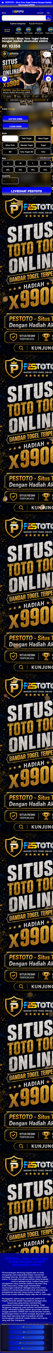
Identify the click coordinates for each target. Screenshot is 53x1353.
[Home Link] (17, 11)
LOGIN (27, 1333)
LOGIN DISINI (15, 126)
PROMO (27, 1327)
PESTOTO (6, 1281)
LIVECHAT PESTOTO (26, 191)
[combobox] (24, 17)
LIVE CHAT (27, 1348)
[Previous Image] (4, 78)
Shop (4, 13)
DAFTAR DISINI (15, 119)
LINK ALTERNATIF (28, 1343)
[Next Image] (48, 78)
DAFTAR (27, 1338)
